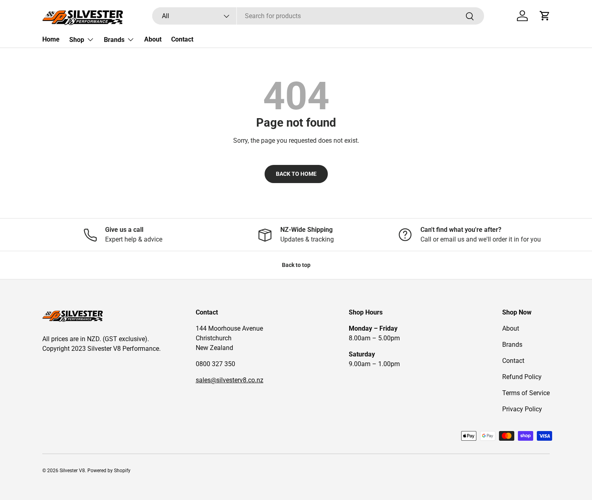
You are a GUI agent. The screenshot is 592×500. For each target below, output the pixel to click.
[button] (545, 16)
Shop (76, 40)
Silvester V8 (72, 470)
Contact (182, 39)
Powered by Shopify (108, 470)
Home (51, 39)
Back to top (296, 265)
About (152, 39)
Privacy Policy (522, 409)
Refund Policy (522, 377)
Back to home (296, 174)
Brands (114, 40)
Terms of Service (526, 393)
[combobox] (318, 16)
